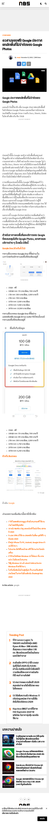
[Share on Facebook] (19, 64)
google (16, 585)
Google (12, 503)
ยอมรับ (42, 819)
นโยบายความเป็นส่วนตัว (10, 813)
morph (19, 57)
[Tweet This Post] (24, 64)
